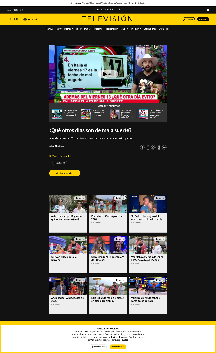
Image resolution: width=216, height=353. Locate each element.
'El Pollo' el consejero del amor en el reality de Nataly (146, 217)
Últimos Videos (71, 28)
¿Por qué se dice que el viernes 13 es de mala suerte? (156, 113)
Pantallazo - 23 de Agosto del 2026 (107, 217)
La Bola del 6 (59, 163)
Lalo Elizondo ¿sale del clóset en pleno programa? (107, 299)
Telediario (97, 28)
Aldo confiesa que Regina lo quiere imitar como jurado (66, 217)
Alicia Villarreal (129, 3)
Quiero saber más (98, 347)
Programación (111, 28)
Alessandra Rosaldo (115, 3)
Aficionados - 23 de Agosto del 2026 (67, 299)
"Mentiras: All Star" (88, 3)
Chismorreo (164, 28)
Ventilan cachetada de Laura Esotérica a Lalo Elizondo (147, 258)
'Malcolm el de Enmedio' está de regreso (98, 112)
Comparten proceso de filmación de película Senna (127, 113)
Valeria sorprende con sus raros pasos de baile (145, 299)
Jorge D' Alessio (101, 3)
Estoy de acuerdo (118, 347)
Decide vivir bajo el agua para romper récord (70, 112)
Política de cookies (119, 337)
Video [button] (110, 74)
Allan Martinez (56, 146)
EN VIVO (50, 28)
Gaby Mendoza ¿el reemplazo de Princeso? (107, 258)
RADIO (59, 28)
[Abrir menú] (8, 19)
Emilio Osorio (140, 3)
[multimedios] (108, 10)
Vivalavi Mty (136, 28)
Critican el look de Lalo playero (63, 258)
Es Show (124, 28)
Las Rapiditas (150, 28)
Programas (85, 28)
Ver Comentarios (64, 173)
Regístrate (203, 19)
